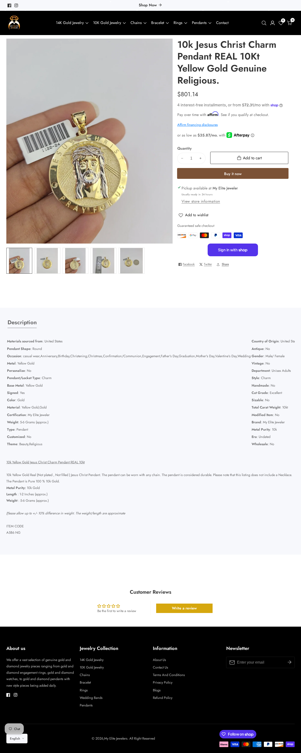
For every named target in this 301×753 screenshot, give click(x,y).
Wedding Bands (91, 697)
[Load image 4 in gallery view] (103, 261)
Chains (136, 22)
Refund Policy (162, 697)
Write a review (184, 608)
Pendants (199, 22)
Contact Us (160, 667)
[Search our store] (265, 23)
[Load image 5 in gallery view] (131, 261)
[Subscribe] (289, 662)
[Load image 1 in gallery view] (19, 261)
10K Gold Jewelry (107, 22)
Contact (222, 22)
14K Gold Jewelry (70, 22)
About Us (159, 659)
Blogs (157, 690)
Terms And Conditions (169, 675)
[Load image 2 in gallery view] (47, 261)
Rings (178, 22)
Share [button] (225, 264)
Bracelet (157, 22)
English (15, 738)
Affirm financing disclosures (197, 124)
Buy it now (233, 173)
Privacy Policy (162, 682)
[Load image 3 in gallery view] (75, 261)
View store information (201, 201)
